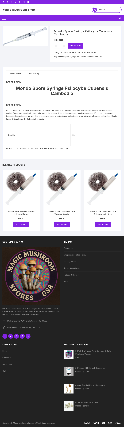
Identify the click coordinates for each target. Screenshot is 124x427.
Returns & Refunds (71, 275)
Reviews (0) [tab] (34, 74)
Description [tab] (15, 74)
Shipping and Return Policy (75, 255)
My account (7, 364)
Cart (4, 371)
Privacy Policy (70, 261)
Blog (66, 281)
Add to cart (75, 46)
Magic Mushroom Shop (18, 9)
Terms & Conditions (72, 268)
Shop (4, 351)
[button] (43, 30)
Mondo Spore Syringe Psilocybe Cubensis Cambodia (80, 56)
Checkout (6, 357)
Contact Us (68, 248)
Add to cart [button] (21, 224)
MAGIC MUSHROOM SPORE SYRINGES (79, 52)
